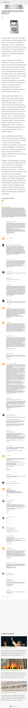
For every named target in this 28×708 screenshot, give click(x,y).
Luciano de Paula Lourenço (10, 363)
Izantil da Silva (8, 445)
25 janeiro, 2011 (8, 234)
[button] (2, 17)
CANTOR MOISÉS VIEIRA (10, 481)
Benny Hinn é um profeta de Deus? (8, 647)
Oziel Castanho (8, 414)
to (6, 526)
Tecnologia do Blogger (14, 706)
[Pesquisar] (26, 2)
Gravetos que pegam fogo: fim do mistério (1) (11, 670)
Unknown (7, 307)
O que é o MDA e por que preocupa (9, 692)
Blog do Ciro (7, 2)
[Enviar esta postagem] (2, 200)
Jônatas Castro (8, 237)
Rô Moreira (8, 271)
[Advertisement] (14, 615)
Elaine (7, 455)
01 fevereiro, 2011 (9, 575)
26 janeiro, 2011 (8, 274)
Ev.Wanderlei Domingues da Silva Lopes (12, 244)
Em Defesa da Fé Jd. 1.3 (10, 562)
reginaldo (7, 572)
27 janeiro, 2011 (8, 496)
